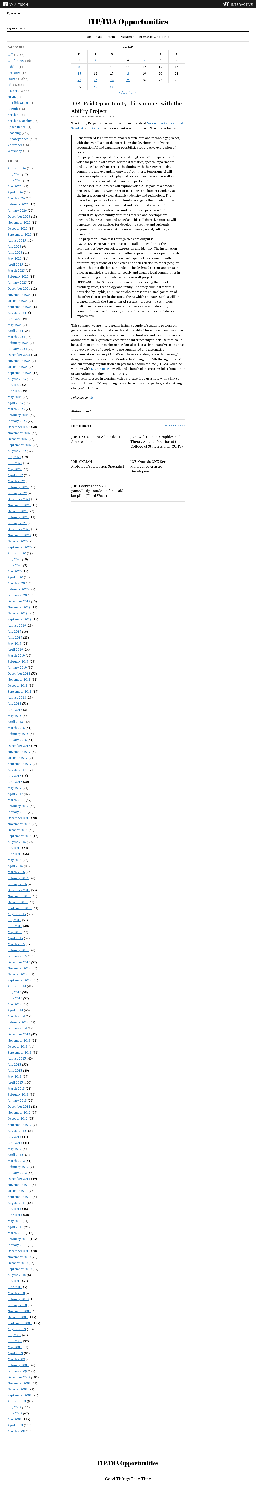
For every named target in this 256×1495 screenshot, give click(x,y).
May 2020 (15, 571)
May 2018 (15, 715)
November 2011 (19, 1184)
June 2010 (15, 1287)
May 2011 (15, 1221)
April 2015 (15, 938)
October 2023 (18, 366)
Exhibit (13, 66)
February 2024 (18, 342)
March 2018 (16, 727)
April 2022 (15, 475)
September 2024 (20, 306)
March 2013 (16, 1088)
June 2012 (15, 1142)
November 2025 (19, 222)
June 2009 (15, 1341)
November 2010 (19, 1257)
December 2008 (19, 1377)
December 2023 (19, 354)
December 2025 (19, 216)
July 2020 (14, 559)
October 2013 (18, 1046)
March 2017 (16, 800)
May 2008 (15, 1419)
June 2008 (15, 1413)
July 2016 (14, 848)
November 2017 (19, 751)
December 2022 (19, 427)
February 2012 (18, 1166)
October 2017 (18, 757)
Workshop (15, 151)
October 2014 (18, 974)
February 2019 (18, 661)
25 (128, 80)
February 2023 (18, 415)
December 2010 (19, 1251)
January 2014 (17, 1028)
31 (112, 87)
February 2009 (18, 1365)
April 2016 (15, 866)
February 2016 (18, 878)
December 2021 (19, 499)
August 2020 (17, 553)
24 (112, 80)
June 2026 (15, 180)
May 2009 (15, 1347)
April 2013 (15, 1082)
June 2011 (15, 1215)
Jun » (133, 92)
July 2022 (14, 457)
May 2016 (15, 860)
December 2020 (19, 529)
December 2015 (19, 890)
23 (95, 80)
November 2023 (19, 360)
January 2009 (17, 1371)
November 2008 (19, 1383)
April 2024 (15, 330)
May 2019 (15, 643)
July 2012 (14, 1136)
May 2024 (15, 324)
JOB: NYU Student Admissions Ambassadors (95, 439)
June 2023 (15, 391)
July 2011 (14, 1209)
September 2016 (20, 836)
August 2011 (17, 1202)
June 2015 (15, 926)
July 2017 (14, 775)
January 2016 (17, 884)
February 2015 (18, 950)
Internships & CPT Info (154, 37)
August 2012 (17, 1130)
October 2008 (18, 1389)
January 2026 (17, 210)
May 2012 (15, 1148)
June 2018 (15, 709)
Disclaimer (127, 37)
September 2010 (20, 1269)
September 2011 (20, 1196)
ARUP (95, 128)
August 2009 (17, 1329)
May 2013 (15, 1076)
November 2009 (19, 1311)
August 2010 (17, 1275)
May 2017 (15, 787)
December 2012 (19, 1106)
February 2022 (18, 487)
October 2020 (18, 541)
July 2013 (14, 1064)
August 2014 (17, 986)
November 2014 (19, 968)
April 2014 (15, 1010)
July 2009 (14, 1335)
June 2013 (15, 1070)
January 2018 (17, 739)
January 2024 (17, 348)
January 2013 (17, 1100)
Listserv (13, 90)
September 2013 (20, 1052)
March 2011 (16, 1233)
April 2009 (15, 1353)
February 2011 (18, 1239)
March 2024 (16, 336)
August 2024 (17, 312)
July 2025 (14, 246)
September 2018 (20, 691)
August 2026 (17, 168)
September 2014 (20, 980)
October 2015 (18, 902)
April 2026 (15, 192)
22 (79, 80)
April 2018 (15, 721)
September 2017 (20, 763)
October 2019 (18, 613)
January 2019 (17, 667)
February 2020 (18, 589)
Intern (111, 37)
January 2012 (17, 1172)
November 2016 (19, 824)
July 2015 (14, 920)
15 (79, 73)
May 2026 (15, 186)
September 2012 (20, 1124)
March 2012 (16, 1160)
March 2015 (16, 944)
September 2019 (20, 619)
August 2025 (17, 240)
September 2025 (20, 234)
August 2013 (17, 1058)
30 (95, 87)
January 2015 (17, 956)
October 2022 (18, 439)
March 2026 (16, 198)
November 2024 (19, 294)
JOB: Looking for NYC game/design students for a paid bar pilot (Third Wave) (97, 490)
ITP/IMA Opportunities (128, 21)
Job (89, 37)
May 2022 (15, 469)
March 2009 (16, 1359)
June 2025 (15, 252)
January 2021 (17, 523)
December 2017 (19, 745)
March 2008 (16, 1431)
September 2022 (20, 445)
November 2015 (19, 896)
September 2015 (20, 908)
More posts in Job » (174, 425)
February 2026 (18, 204)
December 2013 (19, 1034)
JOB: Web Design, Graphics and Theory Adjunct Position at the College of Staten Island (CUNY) (156, 441)
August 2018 (17, 697)
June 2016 (15, 854)
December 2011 (19, 1178)
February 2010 (18, 1299)
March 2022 (16, 481)
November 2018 (19, 679)
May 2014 (15, 1004)
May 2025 (15, 258)
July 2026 (14, 174)
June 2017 (15, 781)
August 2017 (17, 769)
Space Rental (17, 126)
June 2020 (15, 565)
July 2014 (14, 992)
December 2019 (19, 601)
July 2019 (14, 631)
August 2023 (17, 379)
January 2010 (17, 1305)
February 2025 (18, 276)
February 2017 (18, 806)
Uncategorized (18, 139)
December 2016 (19, 818)
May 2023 (15, 397)
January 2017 (17, 812)
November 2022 (19, 433)
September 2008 (20, 1395)
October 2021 (18, 511)
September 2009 (20, 1323)
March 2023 (16, 409)
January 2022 (17, 493)
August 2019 (17, 625)
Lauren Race (100, 368)
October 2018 (18, 685)
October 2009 (18, 1317)
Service (13, 114)
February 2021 (18, 517)
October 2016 (18, 830)
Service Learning (20, 120)
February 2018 (18, 733)
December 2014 (19, 962)
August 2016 (17, 842)
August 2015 (17, 914)
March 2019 (16, 655)
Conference (16, 60)
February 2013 (18, 1094)
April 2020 (15, 577)
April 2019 (15, 649)
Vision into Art (158, 123)
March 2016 (16, 872)
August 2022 (17, 451)
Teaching (14, 133)
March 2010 (16, 1293)
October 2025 (18, 228)
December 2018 (19, 673)
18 (128, 73)
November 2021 (19, 505)
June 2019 (15, 637)
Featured (14, 72)
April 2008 (15, 1425)
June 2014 (15, 998)
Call (99, 37)
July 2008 (14, 1407)
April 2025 (15, 264)
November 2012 (19, 1112)
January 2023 (17, 421)
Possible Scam (18, 102)
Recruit (13, 108)
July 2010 (14, 1281)
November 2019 (19, 607)
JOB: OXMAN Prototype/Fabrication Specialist (97, 464)
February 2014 (18, 1022)
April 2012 (15, 1154)
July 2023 (14, 385)
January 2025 (17, 282)
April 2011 (15, 1227)
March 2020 (16, 583)
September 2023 (20, 372)
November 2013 (19, 1040)
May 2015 (15, 932)
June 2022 (15, 463)
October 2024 (18, 300)
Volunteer (15, 145)
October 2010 (18, 1263)
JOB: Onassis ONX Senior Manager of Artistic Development (150, 466)
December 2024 (19, 288)
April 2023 (15, 403)
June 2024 (15, 318)
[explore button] (226, 4)
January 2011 (17, 1245)
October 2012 (18, 1118)
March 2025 (16, 270)
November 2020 (19, 535)
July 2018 (14, 703)
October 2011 (18, 1190)
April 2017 (15, 794)
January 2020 (17, 595)
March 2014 (16, 1016)
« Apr (123, 92)
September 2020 (20, 547)
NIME (12, 96)
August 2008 (17, 1401)
